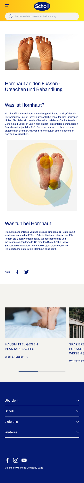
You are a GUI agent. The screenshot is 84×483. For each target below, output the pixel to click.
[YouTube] (24, 460)
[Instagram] (15, 460)
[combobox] (42, 16)
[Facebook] (7, 460)
